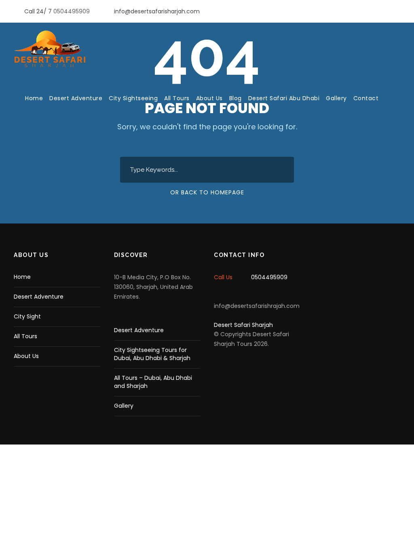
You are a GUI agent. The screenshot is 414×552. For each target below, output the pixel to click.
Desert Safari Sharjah (243, 325)
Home (34, 98)
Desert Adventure (75, 98)
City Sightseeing (133, 98)
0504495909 (72, 11)
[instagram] (398, 11)
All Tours (177, 98)
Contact (366, 98)
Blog (235, 98)
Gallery (336, 98)
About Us (209, 98)
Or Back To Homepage (207, 192)
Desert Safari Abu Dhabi (284, 98)
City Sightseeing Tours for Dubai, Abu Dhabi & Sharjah (152, 354)
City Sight (27, 316)
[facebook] (385, 11)
